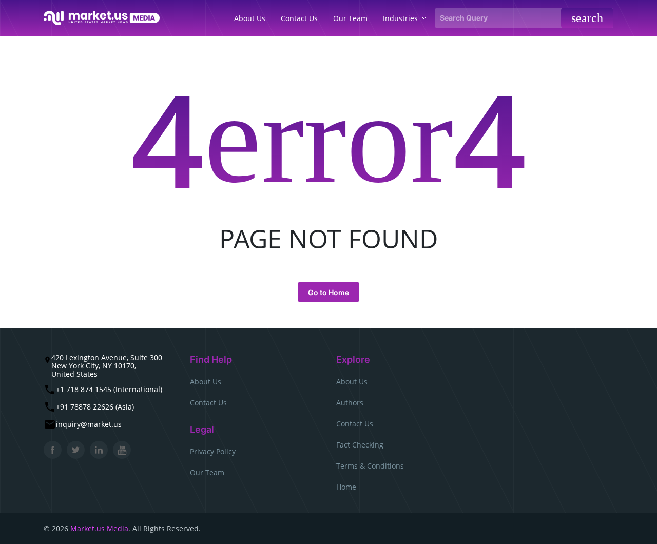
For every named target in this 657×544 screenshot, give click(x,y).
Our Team (207, 472)
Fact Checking (359, 445)
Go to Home (328, 292)
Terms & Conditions (370, 466)
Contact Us (208, 402)
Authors (349, 402)
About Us (205, 381)
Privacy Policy (213, 451)
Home (346, 487)
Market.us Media (99, 528)
